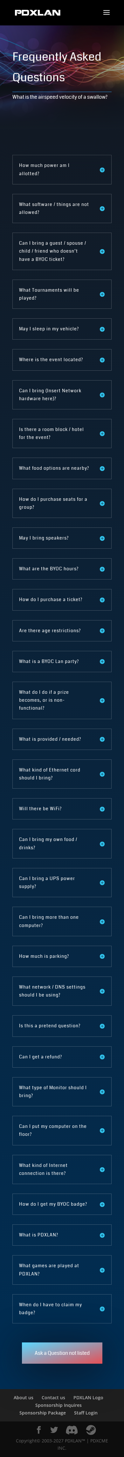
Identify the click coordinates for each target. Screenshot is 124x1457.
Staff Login (86, 1413)
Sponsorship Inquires (58, 1405)
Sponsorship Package (42, 1413)
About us (23, 1397)
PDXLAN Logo (88, 1397)
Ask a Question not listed (62, 1353)
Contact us (53, 1397)
